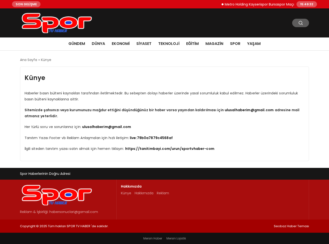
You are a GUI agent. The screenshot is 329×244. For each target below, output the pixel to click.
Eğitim (192, 43)
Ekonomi (121, 43)
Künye (126, 193)
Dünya (98, 43)
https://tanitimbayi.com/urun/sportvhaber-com (169, 148)
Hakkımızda (144, 193)
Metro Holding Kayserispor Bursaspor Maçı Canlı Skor (265, 4)
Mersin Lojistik (176, 238)
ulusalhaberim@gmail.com (249, 110)
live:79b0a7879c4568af (151, 137)
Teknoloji (168, 43)
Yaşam (254, 43)
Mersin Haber (152, 238)
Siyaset (143, 43)
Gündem (76, 43)
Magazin (214, 43)
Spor (235, 43)
